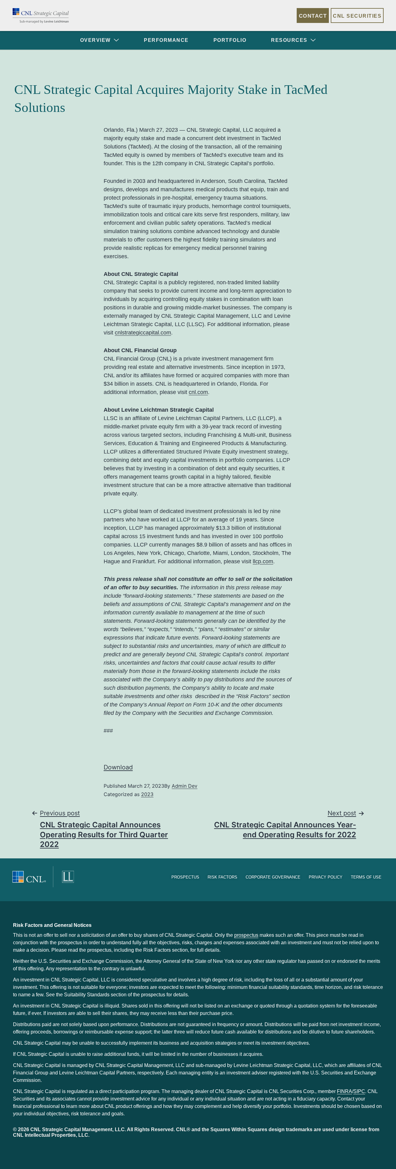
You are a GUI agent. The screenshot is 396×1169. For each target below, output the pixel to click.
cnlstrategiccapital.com (143, 333)
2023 (147, 794)
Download (118, 767)
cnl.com (198, 392)
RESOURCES (289, 40)
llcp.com (263, 561)
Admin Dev (184, 786)
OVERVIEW (95, 40)
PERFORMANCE (166, 40)
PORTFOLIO (230, 40)
